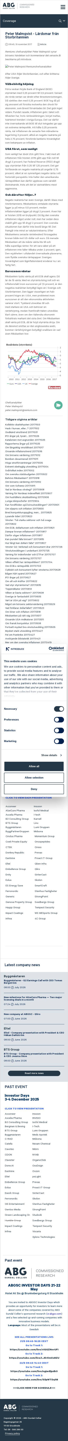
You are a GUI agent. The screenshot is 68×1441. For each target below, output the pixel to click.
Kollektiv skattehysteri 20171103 (22, 424)
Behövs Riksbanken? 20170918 (22, 478)
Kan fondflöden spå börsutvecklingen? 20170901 (32, 505)
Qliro (37, 869)
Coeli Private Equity (16, 841)
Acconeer (11, 806)
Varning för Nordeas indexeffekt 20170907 (28, 493)
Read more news (34, 1073)
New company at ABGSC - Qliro (22, 1014)
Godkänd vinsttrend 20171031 (21, 432)
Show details (49, 755)
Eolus (9, 880)
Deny (34, 789)
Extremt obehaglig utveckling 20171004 (26, 466)
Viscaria (36, 1231)
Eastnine (10, 858)
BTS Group (12, 823)
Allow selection (34, 777)
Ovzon (36, 1171)
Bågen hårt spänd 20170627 (20, 573)
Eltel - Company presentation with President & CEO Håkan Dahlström (34, 1034)
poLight (36, 1176)
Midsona (38, 831)
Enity (8, 874)
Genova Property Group (19, 902)
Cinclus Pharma (14, 836)
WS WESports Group (46, 913)
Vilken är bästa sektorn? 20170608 (24, 592)
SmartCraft (41, 885)
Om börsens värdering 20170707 (23, 558)
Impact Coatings (14, 913)
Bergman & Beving (15, 1126)
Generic (10, 896)
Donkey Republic (15, 852)
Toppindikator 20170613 (18, 589)
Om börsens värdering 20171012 (22, 455)
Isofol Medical (41, 810)
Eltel (8, 863)
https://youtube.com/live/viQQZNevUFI (34, 1350)
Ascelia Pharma (14, 814)
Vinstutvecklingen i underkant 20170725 (27, 550)
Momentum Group (45, 836)
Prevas (38, 852)
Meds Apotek (39, 1134)
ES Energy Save (14, 885)
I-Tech (35, 1126)
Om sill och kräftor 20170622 (21, 581)
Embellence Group (16, 869)
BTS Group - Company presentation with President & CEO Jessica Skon (34, 1055)
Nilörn (35, 1149)
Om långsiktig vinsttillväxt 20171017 (24, 447)
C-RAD (9, 1139)
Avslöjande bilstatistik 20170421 (22, 638)
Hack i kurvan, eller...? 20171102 (22, 428)
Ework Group (12, 1193)
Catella (8, 1143)
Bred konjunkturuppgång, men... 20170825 (28, 512)
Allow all (34, 766)
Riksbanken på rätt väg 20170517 (23, 615)
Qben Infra (40, 863)
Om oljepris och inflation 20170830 (24, 508)
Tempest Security (44, 907)
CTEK (9, 847)
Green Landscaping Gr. (17, 1215)
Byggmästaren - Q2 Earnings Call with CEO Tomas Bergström (33, 982)
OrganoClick (39, 1160)
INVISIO (36, 1118)
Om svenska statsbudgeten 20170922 (26, 474)
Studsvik (37, 1215)
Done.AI (9, 1165)
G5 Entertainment (14, 1204)
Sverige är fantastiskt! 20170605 (23, 596)
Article (43, 44)
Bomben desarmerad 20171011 (21, 459)
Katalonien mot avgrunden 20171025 (25, 440)
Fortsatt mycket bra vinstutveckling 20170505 (30, 627)
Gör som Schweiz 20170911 (20, 485)
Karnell (37, 819)
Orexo (38, 847)
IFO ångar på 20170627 (18, 577)
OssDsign (37, 1165)
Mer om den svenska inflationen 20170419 (28, 642)
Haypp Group (13, 907)
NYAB (35, 1154)
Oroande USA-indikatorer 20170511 (24, 619)
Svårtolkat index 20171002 (19, 470)
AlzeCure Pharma (15, 810)
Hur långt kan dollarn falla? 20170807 (25, 543)
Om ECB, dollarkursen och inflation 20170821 (29, 527)
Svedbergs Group (44, 902)
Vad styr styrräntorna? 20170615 (23, 585)
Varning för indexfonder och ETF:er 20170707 (30, 554)
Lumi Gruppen (42, 827)
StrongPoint (41, 896)
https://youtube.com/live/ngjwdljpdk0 (34, 1371)
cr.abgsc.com (54, 1313)
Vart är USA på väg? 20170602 (22, 600)
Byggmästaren (13, 827)
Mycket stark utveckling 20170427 (24, 631)
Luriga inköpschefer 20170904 (22, 501)
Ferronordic (12, 891)
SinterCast (40, 874)
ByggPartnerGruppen (17, 831)
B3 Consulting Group (17, 819)
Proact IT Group (43, 858)
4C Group (40, 918)
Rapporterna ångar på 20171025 (22, 443)
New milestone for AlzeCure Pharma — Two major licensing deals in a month (33, 999)
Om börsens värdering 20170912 (23, 482)
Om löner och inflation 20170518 (23, 612)
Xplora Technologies (43, 1237)
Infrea (9, 918)
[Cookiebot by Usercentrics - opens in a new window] (49, 649)
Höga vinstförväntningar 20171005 (24, 463)
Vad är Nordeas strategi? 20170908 (24, 489)
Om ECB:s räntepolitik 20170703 (23, 566)
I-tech (37, 814)
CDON (8, 1154)
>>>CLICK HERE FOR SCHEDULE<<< (34, 1388)
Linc (36, 823)
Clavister (9, 1160)
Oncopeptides (42, 841)
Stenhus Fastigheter (46, 891)
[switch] (59, 719)
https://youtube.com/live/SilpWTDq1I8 (34, 1380)
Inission (38, 806)
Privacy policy (12, 1433)
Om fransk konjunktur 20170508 (23, 623)
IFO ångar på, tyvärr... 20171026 (22, 436)
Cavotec (9, 1149)
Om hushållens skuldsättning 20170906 (27, 497)
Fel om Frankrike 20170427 (20, 634)
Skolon (38, 880)
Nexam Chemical (41, 1143)
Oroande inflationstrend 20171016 (23, 451)
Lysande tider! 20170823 (18, 516)
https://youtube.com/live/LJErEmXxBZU (34, 1358)
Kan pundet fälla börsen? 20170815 (24, 539)
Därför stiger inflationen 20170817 (24, 535)
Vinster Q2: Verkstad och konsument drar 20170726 (33, 547)
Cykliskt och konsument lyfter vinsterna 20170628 (33, 570)
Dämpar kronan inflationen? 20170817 (26, 531)
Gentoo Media (12, 1209)
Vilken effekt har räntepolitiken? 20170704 (28, 562)
